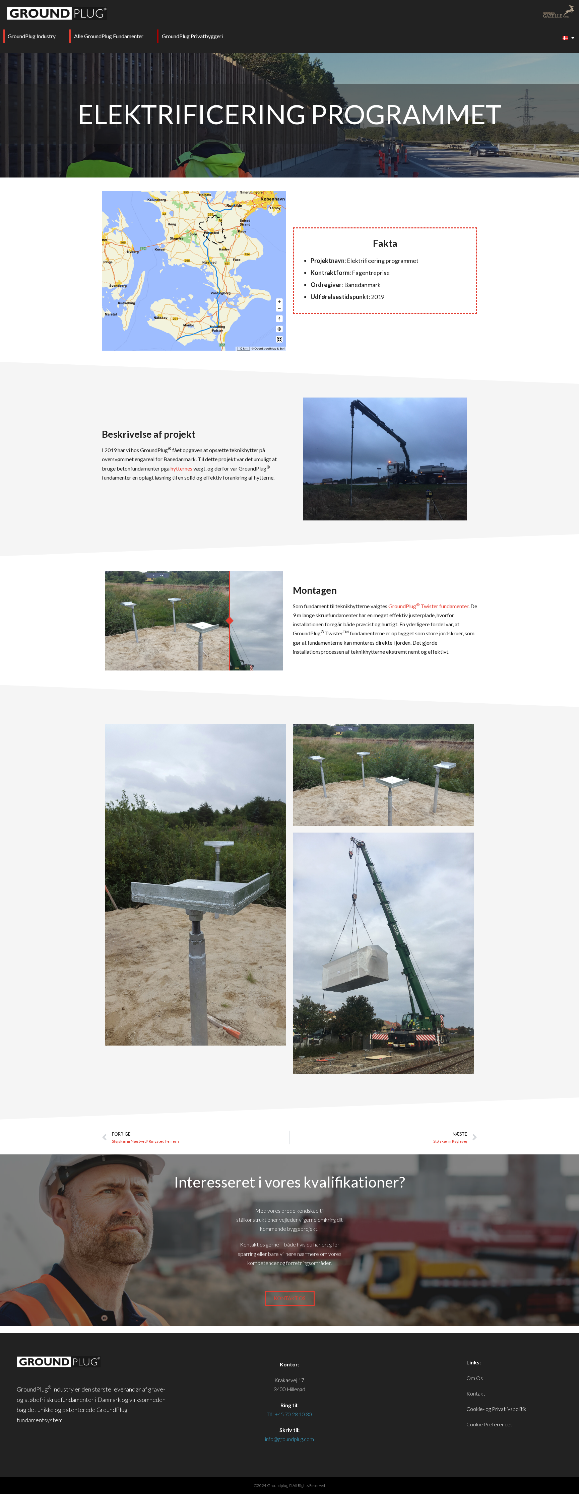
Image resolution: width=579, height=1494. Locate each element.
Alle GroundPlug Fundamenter (108, 36)
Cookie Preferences (489, 1424)
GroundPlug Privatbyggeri (193, 36)
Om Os (474, 1378)
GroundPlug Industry (32, 36)
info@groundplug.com (289, 1439)
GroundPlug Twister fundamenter (428, 606)
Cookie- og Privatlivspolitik (496, 1409)
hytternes (181, 468)
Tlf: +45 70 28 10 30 (289, 1414)
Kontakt (475, 1393)
